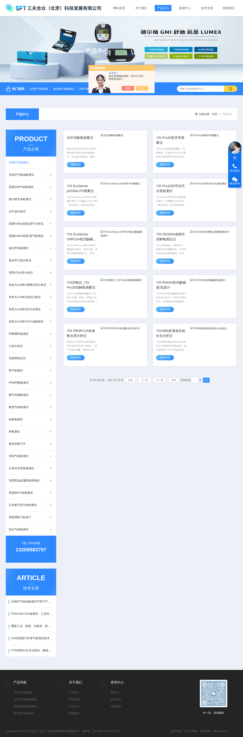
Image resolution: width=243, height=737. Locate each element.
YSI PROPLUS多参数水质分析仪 (81, 333)
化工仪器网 (190, 731)
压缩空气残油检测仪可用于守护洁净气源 (32, 601)
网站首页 (119, 8)
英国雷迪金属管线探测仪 (24, 480)
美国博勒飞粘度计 (20, 517)
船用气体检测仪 (18, 407)
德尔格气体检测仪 (63, 88)
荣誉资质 (74, 699)
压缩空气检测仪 (39, 88)
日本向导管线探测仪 (21, 468)
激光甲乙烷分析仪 (20, 260)
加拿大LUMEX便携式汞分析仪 (27, 284)
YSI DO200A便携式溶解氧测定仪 (170, 236)
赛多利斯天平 (17, 443)
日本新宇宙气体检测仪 (23, 505)
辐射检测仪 (16, 419)
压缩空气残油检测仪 (21, 174)
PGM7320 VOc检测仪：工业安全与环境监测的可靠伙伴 (32, 613)
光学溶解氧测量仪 (80, 137)
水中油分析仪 (17, 211)
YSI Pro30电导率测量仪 (170, 140)
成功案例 (116, 706)
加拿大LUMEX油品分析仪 (25, 297)
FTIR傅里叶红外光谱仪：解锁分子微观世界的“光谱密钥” (32, 650)
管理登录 (205, 731)
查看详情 (76, 164)
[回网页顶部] (234, 158)
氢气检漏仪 (16, 370)
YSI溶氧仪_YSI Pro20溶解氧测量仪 (81, 285)
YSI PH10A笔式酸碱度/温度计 (171, 285)
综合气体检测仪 (18, 529)
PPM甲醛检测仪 (19, 382)
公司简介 (74, 692)
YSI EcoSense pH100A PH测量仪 (80, 188)
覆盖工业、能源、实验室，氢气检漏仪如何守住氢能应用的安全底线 (32, 626)
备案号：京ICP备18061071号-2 (100, 731)
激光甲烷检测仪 (18, 248)
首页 (214, 114)
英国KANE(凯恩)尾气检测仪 (26, 236)
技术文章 (207, 8)
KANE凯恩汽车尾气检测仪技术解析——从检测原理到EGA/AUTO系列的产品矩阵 (32, 638)
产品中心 (163, 8)
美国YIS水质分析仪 (21, 272)
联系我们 (229, 8)
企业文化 (74, 706)
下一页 (159, 380)
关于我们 (141, 8)
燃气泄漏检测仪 (18, 395)
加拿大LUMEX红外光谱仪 (25, 309)
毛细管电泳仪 (17, 358)
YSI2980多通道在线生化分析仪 (170, 333)
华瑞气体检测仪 (18, 456)
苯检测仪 (14, 431)
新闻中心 (185, 8)
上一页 (144, 380)
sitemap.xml (220, 731)
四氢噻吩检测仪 (18, 333)
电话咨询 (235, 170)
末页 (173, 380)
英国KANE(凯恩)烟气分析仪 (26, 223)
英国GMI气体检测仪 (21, 187)
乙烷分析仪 (16, 346)
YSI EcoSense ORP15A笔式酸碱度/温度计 (82, 237)
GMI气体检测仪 (88, 88)
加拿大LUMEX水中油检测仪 (26, 321)
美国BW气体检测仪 (21, 492)
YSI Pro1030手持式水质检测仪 (170, 188)
